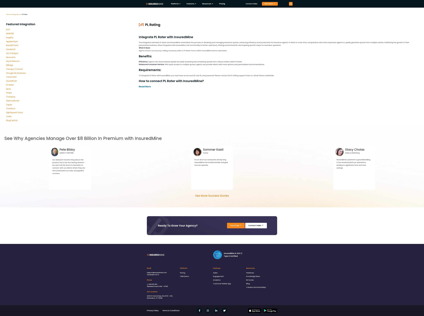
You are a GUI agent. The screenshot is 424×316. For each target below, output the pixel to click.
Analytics (217, 280)
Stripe (9, 92)
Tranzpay (10, 96)
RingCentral (12, 120)
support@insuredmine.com (157, 273)
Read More (145, 86)
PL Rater (10, 84)
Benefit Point (12, 45)
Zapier (9, 104)
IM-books (250, 280)
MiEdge (9, 65)
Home (8, 14)
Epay (8, 88)
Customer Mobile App (222, 283)
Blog (248, 283)
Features (190, 4)
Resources (206, 4)
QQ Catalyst (12, 53)
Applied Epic (12, 41)
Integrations (16, 14)
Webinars (250, 273)
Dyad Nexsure (13, 61)
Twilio (9, 116)
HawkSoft (10, 49)
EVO (8, 29)
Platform (175, 4)
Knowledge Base (253, 276)
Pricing (222, 4)
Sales (215, 273)
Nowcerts (10, 57)
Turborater (11, 77)
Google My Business (16, 73)
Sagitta (9, 37)
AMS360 (10, 33)
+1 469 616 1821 (152, 284)
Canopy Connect (14, 69)
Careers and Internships (256, 287)
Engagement (218, 276)
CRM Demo (184, 276)
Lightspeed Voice (14, 112)
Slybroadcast (12, 100)
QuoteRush (11, 80)
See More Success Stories (212, 196)
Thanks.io (10, 108)
